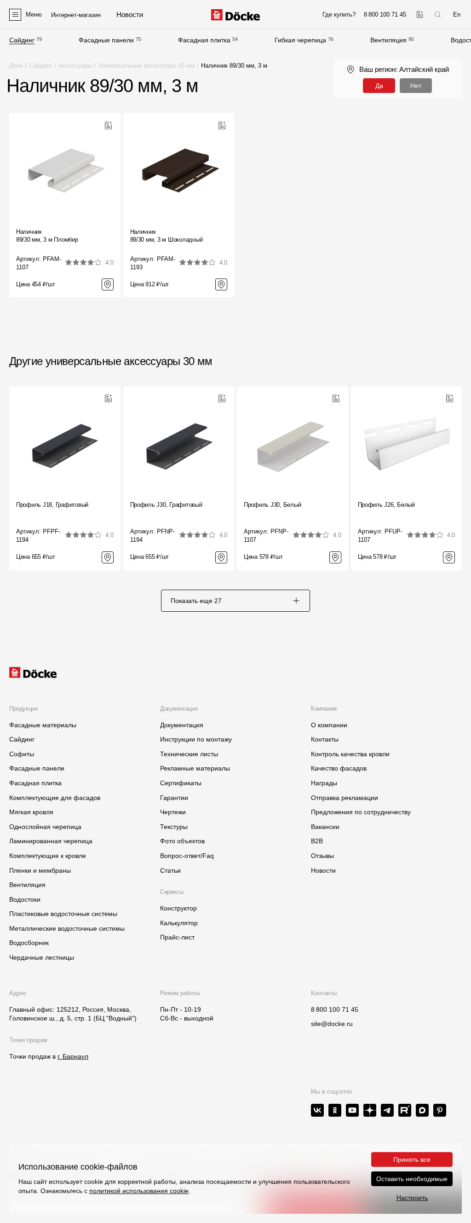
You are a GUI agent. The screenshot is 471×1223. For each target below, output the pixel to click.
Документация (181, 725)
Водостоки (24, 899)
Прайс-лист (177, 937)
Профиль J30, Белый (272, 504)
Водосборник (29, 942)
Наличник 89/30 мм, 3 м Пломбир (47, 235)
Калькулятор (179, 923)
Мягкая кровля (31, 812)
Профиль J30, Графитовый (166, 504)
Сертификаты (180, 783)
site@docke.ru (332, 1023)
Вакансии (325, 826)
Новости (323, 870)
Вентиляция (388, 40)
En (456, 14)
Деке (16, 65)
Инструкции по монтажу (196, 739)
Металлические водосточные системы (67, 928)
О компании (329, 725)
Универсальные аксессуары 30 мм (146, 65)
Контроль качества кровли (350, 754)
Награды (324, 783)
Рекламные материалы (195, 768)
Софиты (21, 754)
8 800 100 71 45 (334, 1009)
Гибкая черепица (300, 40)
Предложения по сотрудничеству (361, 812)
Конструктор (178, 908)
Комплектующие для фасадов (54, 797)
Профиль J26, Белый (386, 504)
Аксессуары (75, 65)
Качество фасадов (339, 768)
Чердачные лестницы (41, 957)
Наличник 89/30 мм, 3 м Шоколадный (166, 235)
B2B (317, 841)
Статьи (170, 870)
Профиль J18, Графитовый (52, 504)
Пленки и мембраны (40, 870)
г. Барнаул (72, 1056)
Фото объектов (182, 841)
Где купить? (339, 14)
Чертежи (173, 812)
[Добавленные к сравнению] (419, 14)
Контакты (325, 739)
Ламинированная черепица (50, 841)
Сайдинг (21, 40)
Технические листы (189, 754)
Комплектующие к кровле (47, 855)
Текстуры (174, 826)
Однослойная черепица (45, 826)
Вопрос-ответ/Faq (187, 855)
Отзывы (322, 855)
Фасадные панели (106, 40)
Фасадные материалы (42, 725)
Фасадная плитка (204, 40)
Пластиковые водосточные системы (63, 913)
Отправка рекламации (344, 797)
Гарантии (174, 797)
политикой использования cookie (139, 1190)
